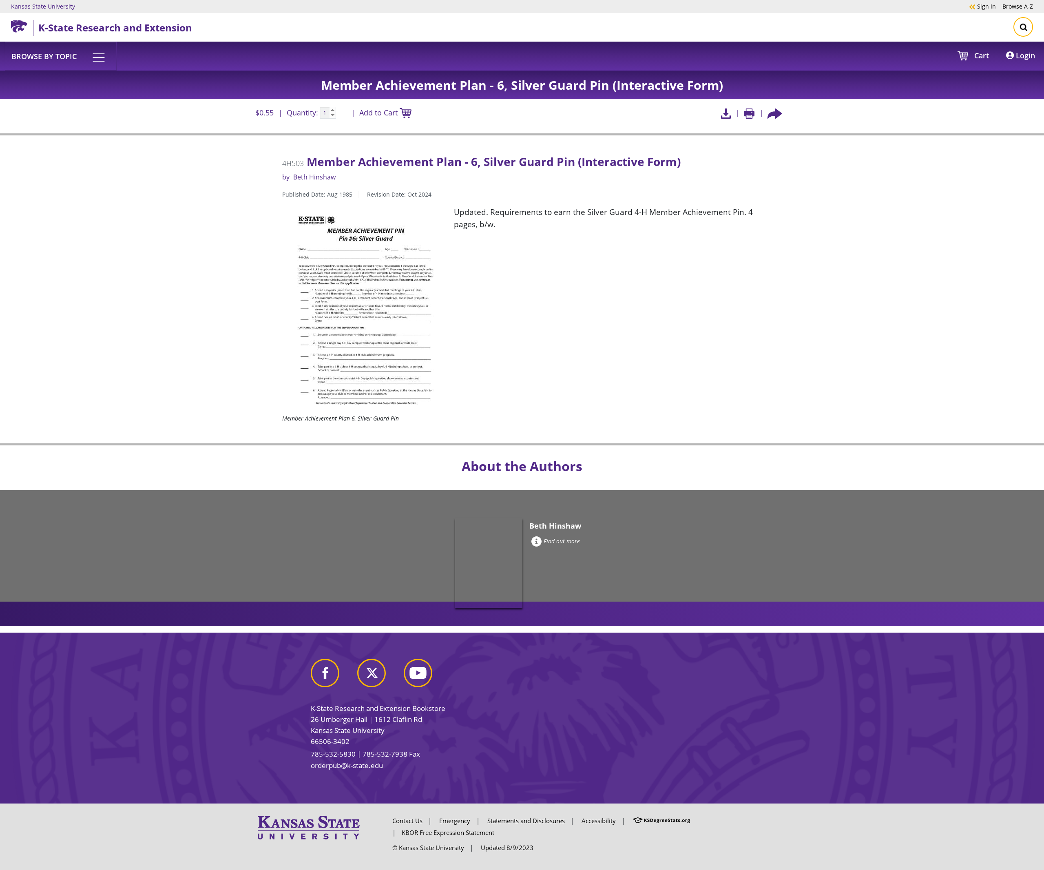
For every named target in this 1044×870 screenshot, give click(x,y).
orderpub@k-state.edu (347, 765)
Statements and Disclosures (526, 821)
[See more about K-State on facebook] (333, 676)
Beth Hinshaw (314, 177)
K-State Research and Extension (115, 27)
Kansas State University (43, 6)
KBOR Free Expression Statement (448, 832)
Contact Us (407, 821)
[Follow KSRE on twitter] (379, 676)
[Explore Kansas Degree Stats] (661, 821)
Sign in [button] (982, 6)
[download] (725, 113)
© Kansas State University (428, 847)
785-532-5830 (333, 754)
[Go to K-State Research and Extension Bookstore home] (22, 24)
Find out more (562, 541)
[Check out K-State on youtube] (426, 676)
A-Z (1017, 6)
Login (1024, 55)
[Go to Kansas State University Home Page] (309, 826)
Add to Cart (379, 112)
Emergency (454, 821)
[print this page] (749, 113)
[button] (61, 56)
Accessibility (599, 821)
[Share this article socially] (775, 113)
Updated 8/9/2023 (507, 847)
